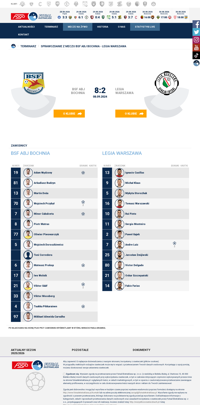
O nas (121, 26)
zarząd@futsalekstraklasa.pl (144, 392)
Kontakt (23, 34)
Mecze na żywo (78, 26)
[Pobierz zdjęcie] (28, 172)
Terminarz (51, 26)
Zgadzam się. (72, 374)
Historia (102, 26)
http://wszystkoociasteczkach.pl (144, 402)
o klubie (69, 113)
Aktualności (26, 26)
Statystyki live (145, 26)
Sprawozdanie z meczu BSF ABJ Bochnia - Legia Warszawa (83, 46)
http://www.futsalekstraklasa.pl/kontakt (81, 392)
